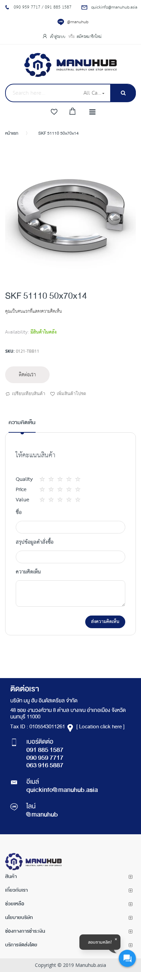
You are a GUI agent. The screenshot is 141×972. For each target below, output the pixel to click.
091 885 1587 (44, 750)
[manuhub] (70, 65)
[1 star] (44, 479)
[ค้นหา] (123, 93)
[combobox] (42, 93)
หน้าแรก (11, 133)
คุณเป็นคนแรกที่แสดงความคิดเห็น (33, 311)
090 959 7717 (44, 758)
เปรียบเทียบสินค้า (28, 393)
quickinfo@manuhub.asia (62, 790)
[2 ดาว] (48, 479)
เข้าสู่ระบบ (58, 36)
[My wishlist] (54, 112)
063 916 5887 (44, 765)
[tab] (22, 425)
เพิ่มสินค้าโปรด (71, 393)
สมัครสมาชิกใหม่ (89, 36)
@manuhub (77, 22)
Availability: (17, 332)
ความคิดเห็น (22, 423)
